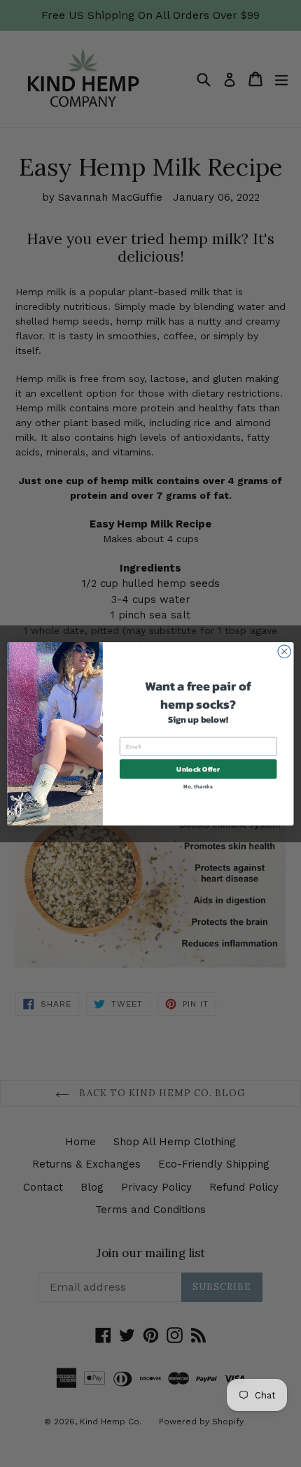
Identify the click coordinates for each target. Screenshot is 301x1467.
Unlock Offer (197, 768)
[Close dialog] (284, 651)
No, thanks (197, 786)
